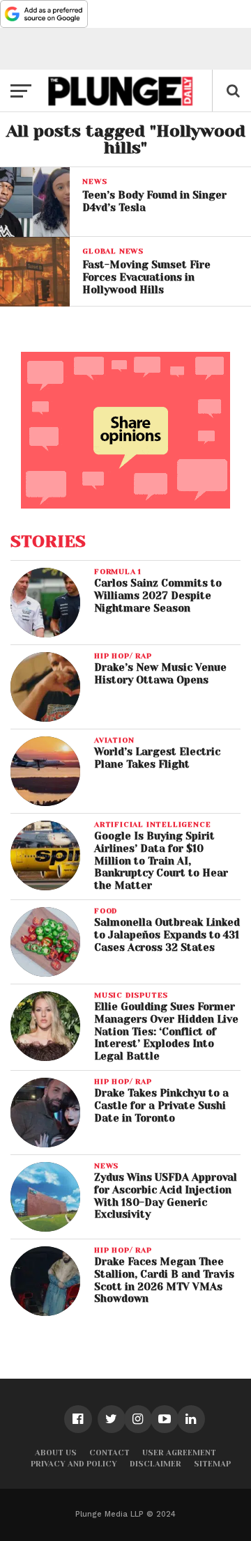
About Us (56, 1452)
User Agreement (179, 1452)
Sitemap (212, 1464)
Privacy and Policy (74, 1464)
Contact (109, 1452)
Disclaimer (155, 1464)
